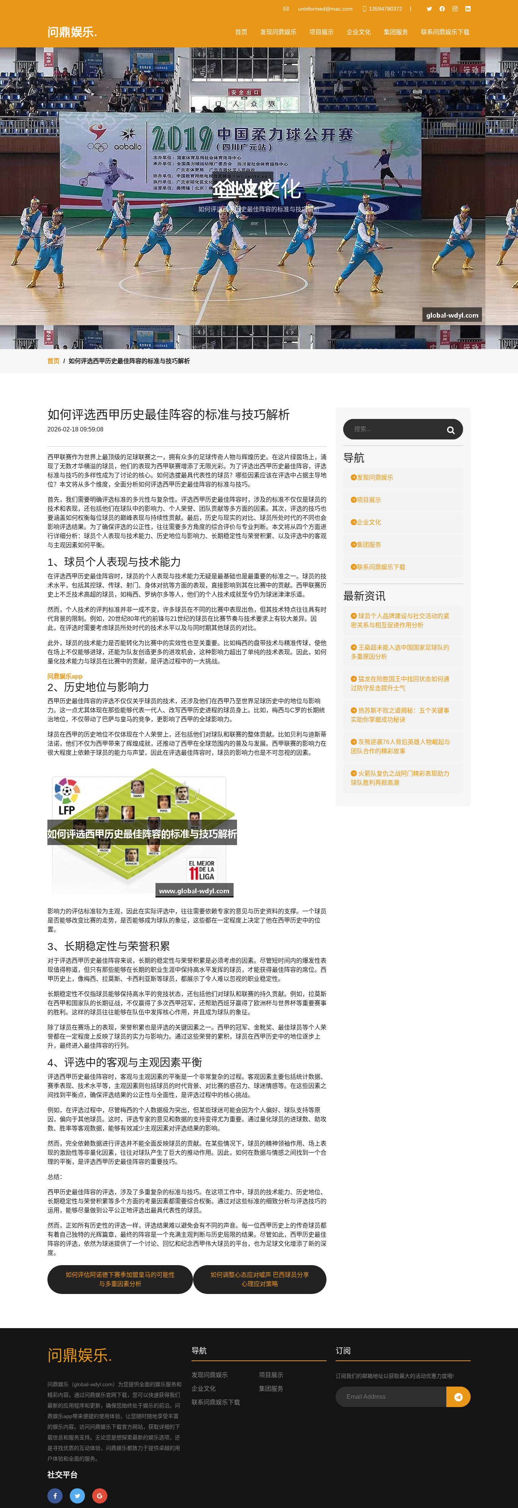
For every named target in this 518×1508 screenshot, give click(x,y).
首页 (241, 32)
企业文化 (359, 32)
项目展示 (321, 32)
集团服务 (396, 32)
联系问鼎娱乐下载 (445, 32)
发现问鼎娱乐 (278, 32)
